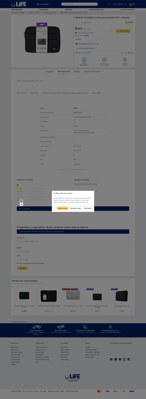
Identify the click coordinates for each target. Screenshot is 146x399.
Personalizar (87, 208)
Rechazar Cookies (76, 208)
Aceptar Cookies (62, 208)
